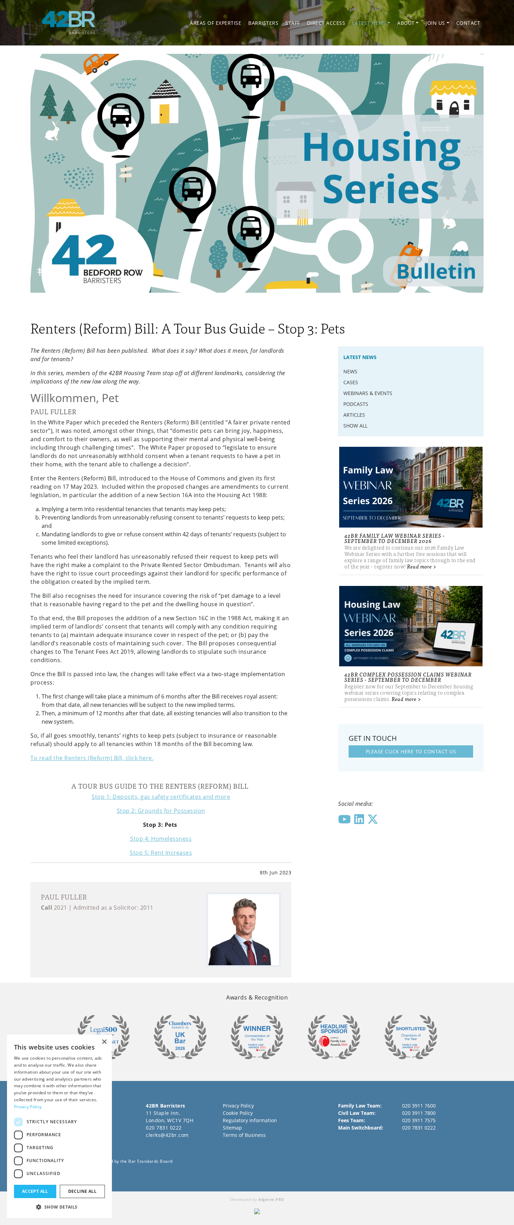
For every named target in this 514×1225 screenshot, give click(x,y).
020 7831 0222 (164, 1127)
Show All (355, 425)
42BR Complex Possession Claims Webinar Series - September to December (408, 677)
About (406, 23)
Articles (354, 414)
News (350, 371)
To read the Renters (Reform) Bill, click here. (92, 758)
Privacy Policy (238, 1105)
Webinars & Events (367, 393)
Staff (292, 23)
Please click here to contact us (411, 751)
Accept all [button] (35, 1191)
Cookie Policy (238, 1113)
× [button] (104, 1042)
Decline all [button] (82, 1191)
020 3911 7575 (419, 1120)
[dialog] (59, 1126)
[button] (59, 1207)
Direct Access (326, 23)
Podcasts (355, 404)
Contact (468, 23)
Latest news (369, 23)
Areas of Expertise (215, 23)
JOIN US (435, 23)
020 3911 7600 (419, 1105)
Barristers (263, 23)
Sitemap (232, 1127)
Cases (350, 382)
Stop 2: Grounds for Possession (161, 811)
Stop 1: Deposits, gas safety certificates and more (161, 797)
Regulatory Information (250, 1120)
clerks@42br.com (167, 1135)
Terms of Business (244, 1135)
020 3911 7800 (419, 1113)
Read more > (422, 566)
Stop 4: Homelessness (161, 839)
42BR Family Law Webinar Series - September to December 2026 (394, 538)
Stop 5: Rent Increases (161, 853)
